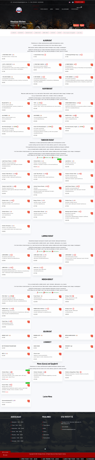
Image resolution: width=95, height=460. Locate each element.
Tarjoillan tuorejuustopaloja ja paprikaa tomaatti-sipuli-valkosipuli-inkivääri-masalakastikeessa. (12, 164)
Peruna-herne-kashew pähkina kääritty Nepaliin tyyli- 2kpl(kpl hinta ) (42, 66)
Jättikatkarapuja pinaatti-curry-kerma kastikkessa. (8, 323)
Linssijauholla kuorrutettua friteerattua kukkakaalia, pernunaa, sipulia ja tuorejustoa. (15, 79)
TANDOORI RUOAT (28, 32)
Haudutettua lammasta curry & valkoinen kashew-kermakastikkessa (11, 257)
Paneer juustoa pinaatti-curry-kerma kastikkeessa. (9, 118)
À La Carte (5, 452)
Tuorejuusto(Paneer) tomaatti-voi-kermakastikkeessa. (40, 118)
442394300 (40, 2)
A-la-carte (76, 25)
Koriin (80, 7)
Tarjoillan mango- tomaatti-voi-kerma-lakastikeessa (40, 203)
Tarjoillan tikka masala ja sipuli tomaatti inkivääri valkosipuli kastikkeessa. (11, 176)
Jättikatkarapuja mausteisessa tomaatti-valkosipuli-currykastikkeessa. (42, 311)
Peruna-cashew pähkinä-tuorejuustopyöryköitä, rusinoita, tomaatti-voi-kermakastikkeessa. (12, 106)
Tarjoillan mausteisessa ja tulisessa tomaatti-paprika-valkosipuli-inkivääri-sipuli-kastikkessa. (74, 177)
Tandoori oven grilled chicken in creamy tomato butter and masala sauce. (12, 228)
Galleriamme (65, 9)
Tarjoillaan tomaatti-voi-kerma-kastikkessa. (70, 163)
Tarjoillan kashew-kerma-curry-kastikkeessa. (7, 214)
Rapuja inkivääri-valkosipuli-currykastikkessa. (71, 311)
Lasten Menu (79, 32)
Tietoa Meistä (44, 9)
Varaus (57, 9)
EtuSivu (36, 9)
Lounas (82, 25)
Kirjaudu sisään (79, 2)
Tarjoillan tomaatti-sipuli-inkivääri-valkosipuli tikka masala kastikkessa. (44, 176)
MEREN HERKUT (46, 32)
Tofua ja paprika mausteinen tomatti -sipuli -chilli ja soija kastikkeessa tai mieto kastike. (47, 105)
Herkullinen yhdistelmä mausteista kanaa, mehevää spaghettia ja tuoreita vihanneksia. (45, 375)
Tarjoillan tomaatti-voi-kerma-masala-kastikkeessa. (40, 214)
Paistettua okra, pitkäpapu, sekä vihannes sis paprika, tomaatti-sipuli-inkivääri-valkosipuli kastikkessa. (13, 130)
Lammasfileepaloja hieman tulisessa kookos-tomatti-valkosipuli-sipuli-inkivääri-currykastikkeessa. (77, 258)
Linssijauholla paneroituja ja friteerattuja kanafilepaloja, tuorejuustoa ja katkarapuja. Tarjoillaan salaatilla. (46, 80)
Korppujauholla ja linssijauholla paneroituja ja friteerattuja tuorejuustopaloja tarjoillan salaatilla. (78, 67)
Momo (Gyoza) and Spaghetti (69, 32)
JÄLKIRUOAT (53, 32)
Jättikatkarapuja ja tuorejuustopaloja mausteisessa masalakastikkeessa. (46, 298)
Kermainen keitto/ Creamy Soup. (9, 56)
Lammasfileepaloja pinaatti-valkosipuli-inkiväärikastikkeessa (41, 257)
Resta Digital (58, 454)
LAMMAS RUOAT (37, 32)
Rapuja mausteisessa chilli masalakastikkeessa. (71, 298)
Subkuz (64, 454)
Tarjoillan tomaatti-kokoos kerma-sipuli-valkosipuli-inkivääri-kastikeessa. (75, 203)
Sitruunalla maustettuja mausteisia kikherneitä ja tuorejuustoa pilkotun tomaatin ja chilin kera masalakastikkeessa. (78, 106)
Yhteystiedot (74, 9)
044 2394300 (33, 2)
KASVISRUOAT (20, 32)
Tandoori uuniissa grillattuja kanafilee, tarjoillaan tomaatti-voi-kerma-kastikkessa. (46, 163)
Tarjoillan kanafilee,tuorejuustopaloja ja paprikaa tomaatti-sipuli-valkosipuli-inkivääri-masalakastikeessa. (44, 190)
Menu (51, 9)
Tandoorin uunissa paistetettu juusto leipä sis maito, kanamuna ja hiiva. (43, 356)
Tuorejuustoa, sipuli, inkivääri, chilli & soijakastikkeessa (72, 118)
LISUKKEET (59, 32)
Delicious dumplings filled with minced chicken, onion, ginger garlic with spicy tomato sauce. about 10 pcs (14, 375)
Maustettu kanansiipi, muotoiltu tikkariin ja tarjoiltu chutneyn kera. (77, 374)
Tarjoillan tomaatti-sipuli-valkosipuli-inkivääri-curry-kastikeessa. (11, 203)
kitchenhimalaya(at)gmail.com (20, 2)
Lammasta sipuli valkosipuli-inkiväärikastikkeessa (40, 270)
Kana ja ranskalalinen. (7, 402)
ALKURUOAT (13, 32)
